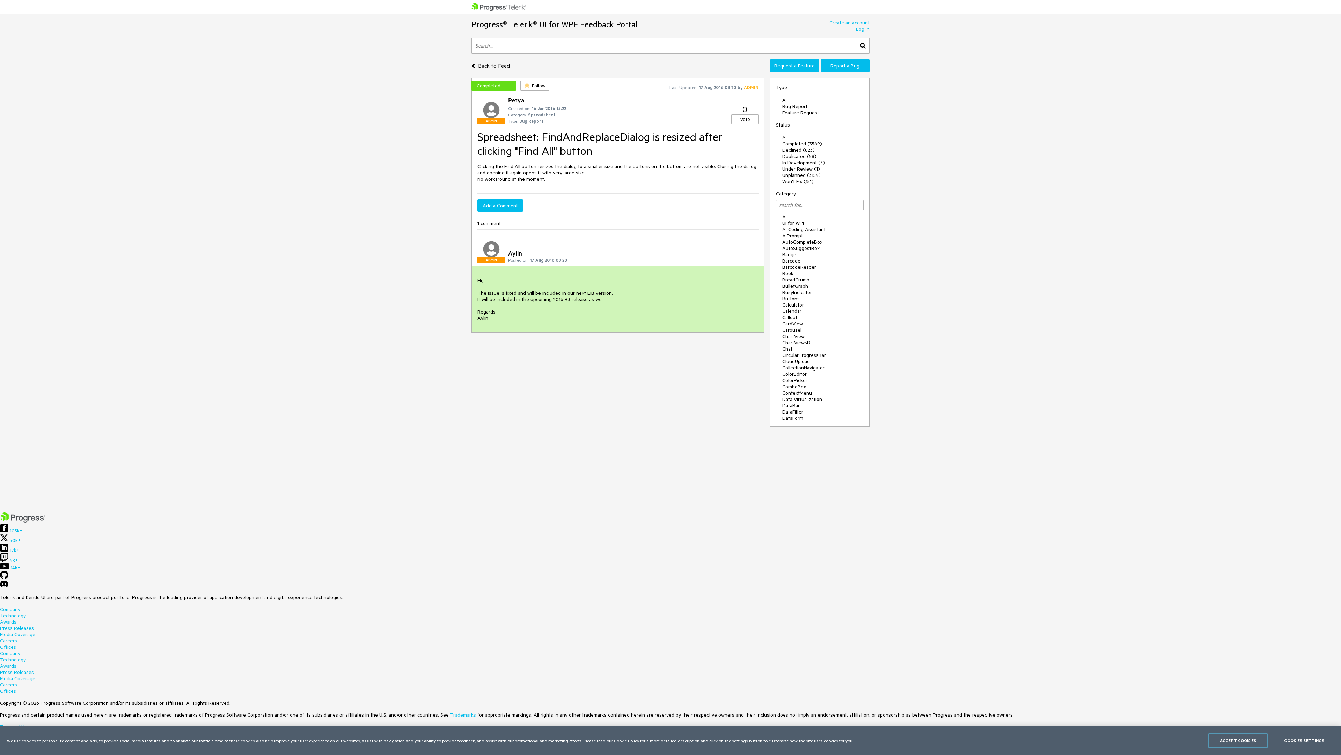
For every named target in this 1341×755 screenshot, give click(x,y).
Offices (8, 647)
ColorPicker (794, 380)
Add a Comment (500, 205)
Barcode (791, 261)
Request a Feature (794, 66)
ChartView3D (796, 342)
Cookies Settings (1304, 740)
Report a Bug (844, 66)
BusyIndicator (797, 292)
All (785, 100)
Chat (787, 349)
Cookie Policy (626, 740)
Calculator (793, 305)
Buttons (791, 298)
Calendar (791, 311)
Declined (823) (798, 150)
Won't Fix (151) (798, 181)
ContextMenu (797, 393)
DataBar (791, 405)
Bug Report (794, 106)
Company (10, 609)
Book (787, 273)
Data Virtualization (802, 399)
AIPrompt (792, 235)
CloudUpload (796, 361)
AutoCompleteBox (802, 242)
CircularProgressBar (804, 355)
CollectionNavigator (803, 368)
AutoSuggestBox (801, 248)
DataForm (792, 418)
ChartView (793, 336)
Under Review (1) (801, 169)
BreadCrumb (795, 279)
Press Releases (17, 628)
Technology (13, 615)
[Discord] (4, 585)
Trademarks (463, 715)
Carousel (791, 330)
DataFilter (792, 412)
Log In (863, 29)
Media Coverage (17, 634)
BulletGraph (795, 286)
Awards (8, 622)
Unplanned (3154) (801, 175)
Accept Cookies (1238, 740)
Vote (745, 119)
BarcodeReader (799, 267)
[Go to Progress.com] (22, 521)
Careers (8, 641)
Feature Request (800, 112)
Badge (789, 254)
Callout (789, 317)
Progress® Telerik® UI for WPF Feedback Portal (554, 24)
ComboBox (794, 386)
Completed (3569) (802, 144)
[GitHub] (4, 577)
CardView (792, 324)
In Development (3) (803, 162)
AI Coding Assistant (804, 229)
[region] (670, 740)
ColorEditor (794, 374)
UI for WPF (793, 223)
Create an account (849, 23)
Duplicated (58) (799, 156)
